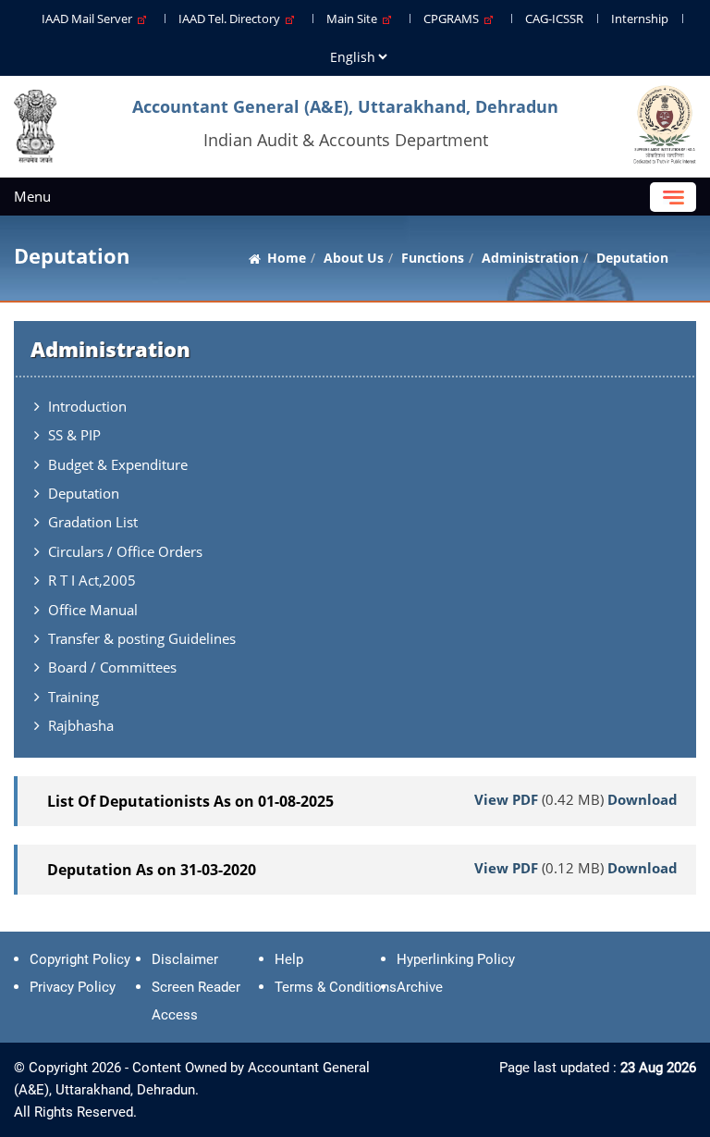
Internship (639, 18)
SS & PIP (74, 435)
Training (73, 696)
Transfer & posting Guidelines (142, 638)
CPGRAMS (453, 18)
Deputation (83, 493)
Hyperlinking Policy (456, 959)
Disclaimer (185, 959)
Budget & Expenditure (118, 464)
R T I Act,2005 (92, 580)
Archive (420, 987)
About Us (354, 257)
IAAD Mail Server (90, 18)
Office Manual (93, 609)
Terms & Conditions (336, 987)
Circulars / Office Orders (125, 551)
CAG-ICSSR (554, 18)
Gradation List (93, 522)
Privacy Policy (73, 987)
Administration (530, 257)
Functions (432, 257)
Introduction (87, 406)
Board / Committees (112, 667)
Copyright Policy (80, 959)
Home (286, 257)
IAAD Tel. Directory (232, 18)
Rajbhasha (81, 725)
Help (289, 959)
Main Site (354, 18)
